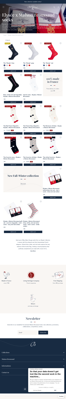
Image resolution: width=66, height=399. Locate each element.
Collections (5, 352)
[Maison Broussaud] (33, 7)
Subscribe (43, 332)
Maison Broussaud (8, 359)
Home (4, 35)
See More (33, 251)
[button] (54, 7)
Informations (6, 366)
